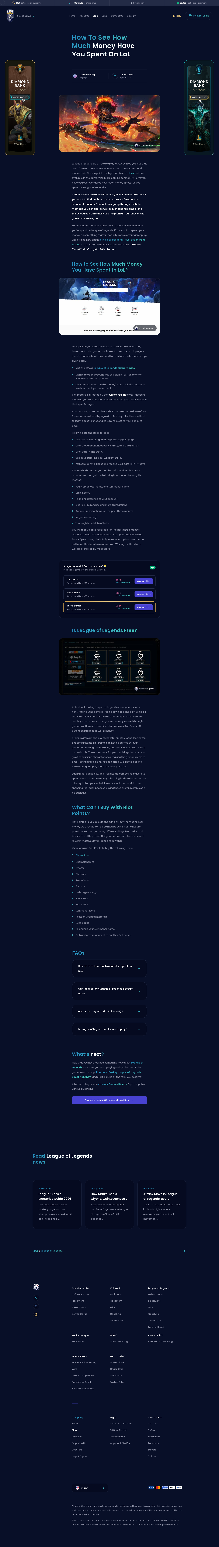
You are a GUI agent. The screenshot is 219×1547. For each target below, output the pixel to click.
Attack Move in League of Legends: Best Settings (160, 1196)
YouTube (153, 1423)
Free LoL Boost (156, 1327)
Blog (95, 15)
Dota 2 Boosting (119, 1341)
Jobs (104, 15)
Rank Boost (116, 1294)
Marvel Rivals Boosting (84, 1362)
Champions (82, 855)
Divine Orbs (116, 1375)
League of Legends (52, 1251)
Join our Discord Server (112, 1084)
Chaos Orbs (116, 1368)
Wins (112, 1307)
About (75, 1423)
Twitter (152, 1456)
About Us (84, 15)
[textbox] (90, 1488)
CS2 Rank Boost (80, 1294)
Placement (78, 1300)
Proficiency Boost (81, 1382)
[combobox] (90, 1488)
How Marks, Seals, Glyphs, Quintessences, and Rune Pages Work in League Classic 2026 (109, 1196)
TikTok (151, 1430)
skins (131, 173)
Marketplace (117, 1362)
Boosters (77, 1449)
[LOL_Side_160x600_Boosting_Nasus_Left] (20, 154)
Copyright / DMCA (120, 1443)
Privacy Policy (117, 1436)
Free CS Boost (80, 1307)
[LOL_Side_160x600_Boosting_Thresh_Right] (199, 154)
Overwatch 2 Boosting (160, 1341)
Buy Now (143, 581)
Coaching (115, 1313)
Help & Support (80, 1456)
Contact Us (117, 15)
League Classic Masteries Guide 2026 (54, 1196)
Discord (152, 1449)
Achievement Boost (83, 1388)
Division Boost (155, 1294)
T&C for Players (118, 1430)
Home (72, 15)
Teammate (116, 1320)
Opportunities (79, 1443)
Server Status (79, 1313)
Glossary (131, 15)
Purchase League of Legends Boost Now (107, 1100)
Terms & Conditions (121, 1423)
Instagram (154, 1436)
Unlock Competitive (83, 1375)
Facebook (153, 1443)
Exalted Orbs (117, 1382)
